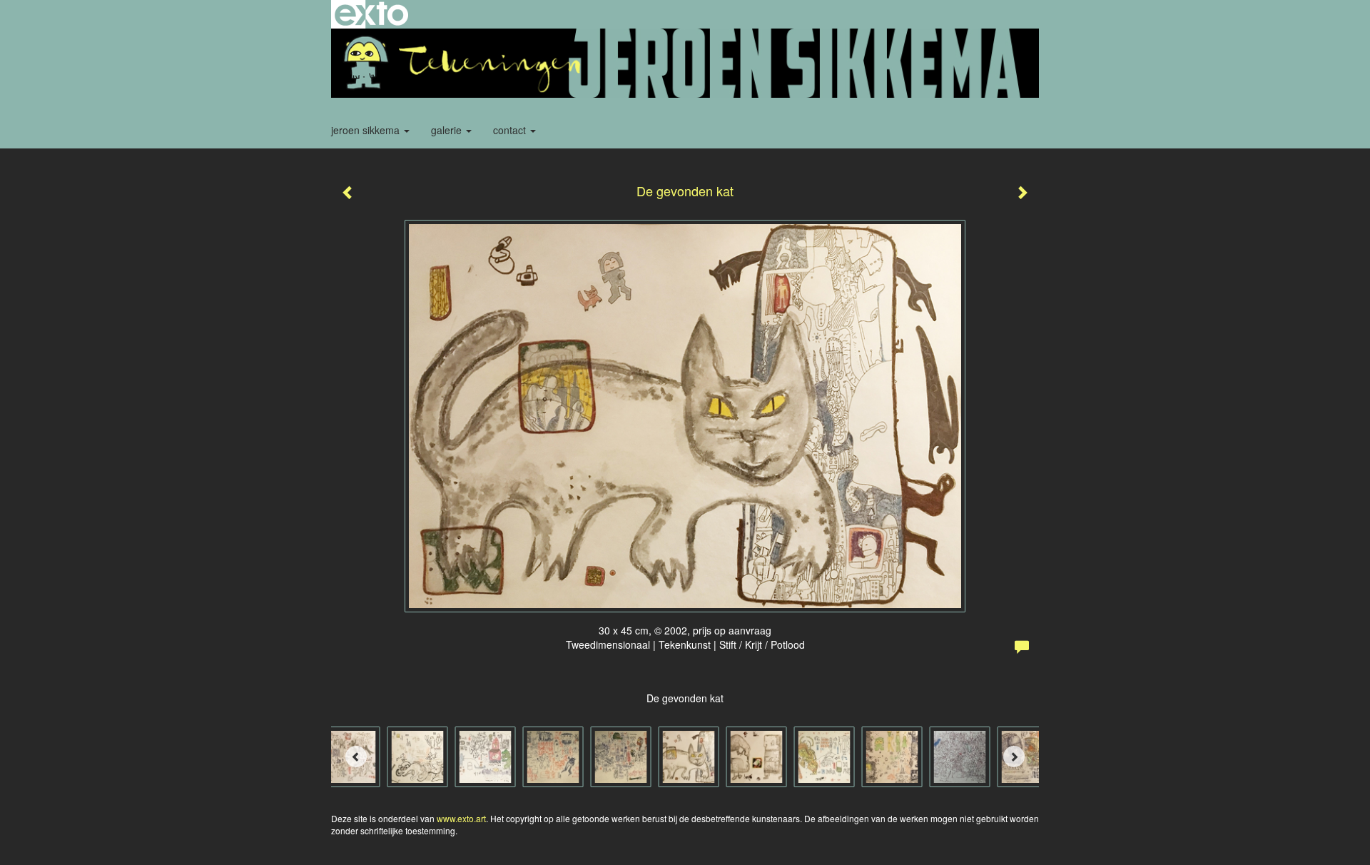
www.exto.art (461, 818)
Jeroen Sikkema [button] (366, 130)
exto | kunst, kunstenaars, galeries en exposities (371, 14)
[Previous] (356, 756)
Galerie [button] (448, 130)
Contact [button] (511, 130)
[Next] (1014, 756)
